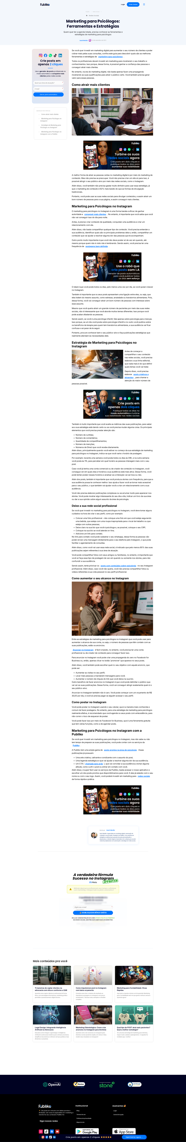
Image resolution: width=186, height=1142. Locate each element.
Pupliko (88, 11)
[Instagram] (41, 1132)
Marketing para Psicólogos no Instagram (50, 119)
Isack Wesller (110, 830)
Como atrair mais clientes (50, 114)
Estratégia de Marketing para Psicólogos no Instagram (50, 126)
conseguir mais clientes (95, 214)
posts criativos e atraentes (137, 376)
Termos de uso (81, 1114)
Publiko (76, 745)
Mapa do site (80, 1122)
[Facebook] (52, 1132)
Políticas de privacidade (84, 1118)
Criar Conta (133, 4)
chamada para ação (94, 764)
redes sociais (144, 776)
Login (123, 4)
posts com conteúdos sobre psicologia (118, 566)
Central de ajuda (118, 1114)
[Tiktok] (46, 1132)
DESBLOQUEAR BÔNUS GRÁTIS (94, 913)
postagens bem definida (97, 246)
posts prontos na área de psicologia (120, 750)
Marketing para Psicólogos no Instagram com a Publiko (50, 133)
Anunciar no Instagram (83, 650)
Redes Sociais (96, 11)
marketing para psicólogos (110, 56)
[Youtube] (57, 1132)
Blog (78, 1110)
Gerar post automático (48, 94)
